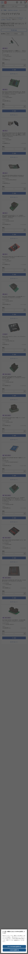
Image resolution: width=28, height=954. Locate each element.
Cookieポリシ (17, 940)
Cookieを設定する (14, 950)
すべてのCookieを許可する (14, 946)
